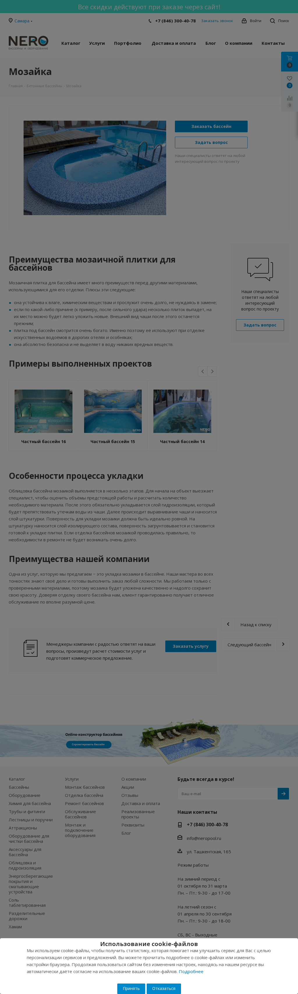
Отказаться (163, 988)
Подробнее (191, 971)
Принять (131, 988)
